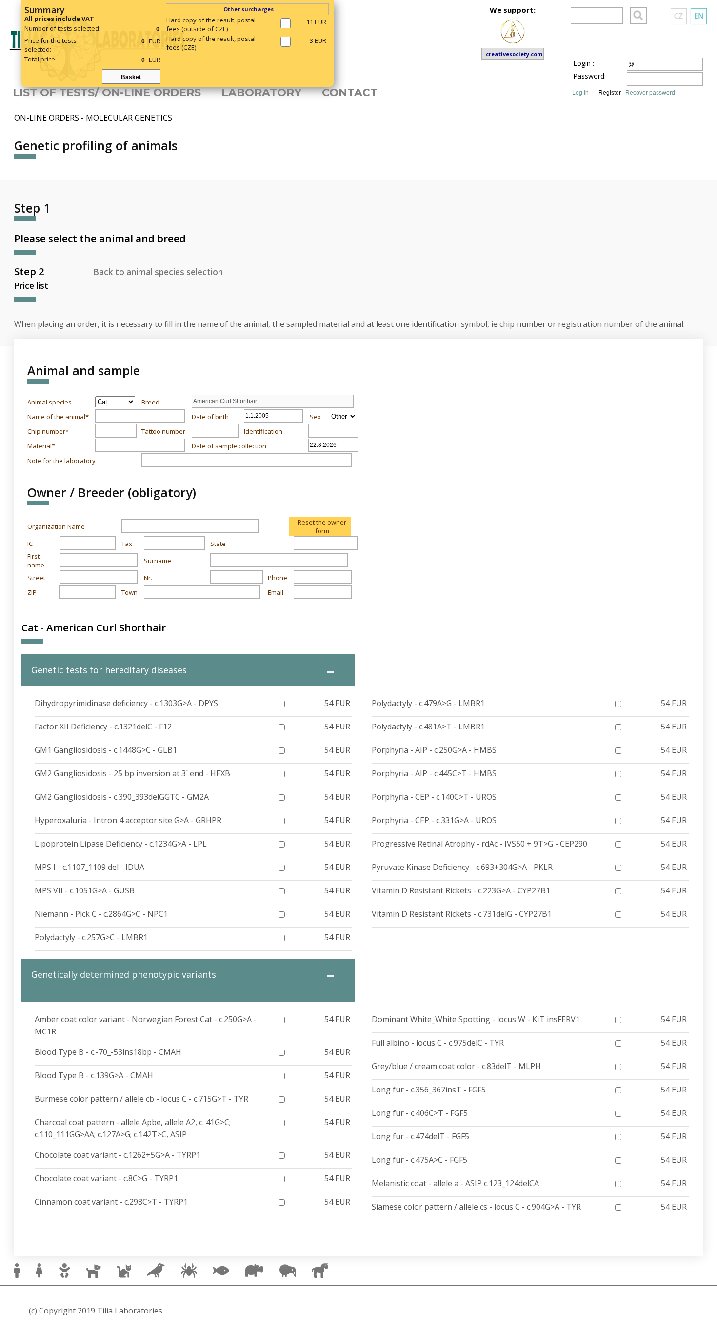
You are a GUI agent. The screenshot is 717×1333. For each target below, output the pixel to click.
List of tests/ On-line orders (107, 92)
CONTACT (350, 92)
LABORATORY (261, 92)
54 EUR (337, 703)
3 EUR (318, 40)
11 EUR (316, 22)
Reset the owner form (322, 526)
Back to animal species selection (158, 272)
